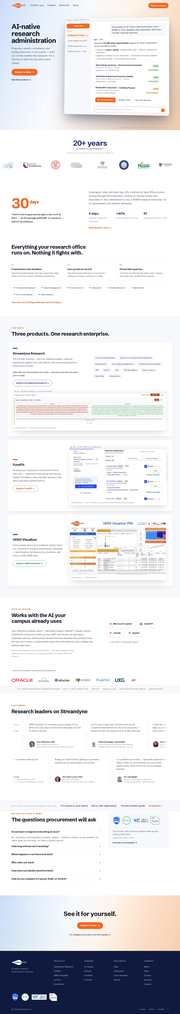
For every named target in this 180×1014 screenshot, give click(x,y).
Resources (64, 5)
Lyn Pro (57, 980)
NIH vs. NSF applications (104, 806)
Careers (147, 975)
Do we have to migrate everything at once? (36, 831)
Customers (119, 971)
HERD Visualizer (61, 975)
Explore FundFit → (25, 488)
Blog (116, 967)
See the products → (21, 79)
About (75, 5)
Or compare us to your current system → (90, 934)
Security (148, 980)
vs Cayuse (89, 967)
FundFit (57, 971)
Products (34, 5)
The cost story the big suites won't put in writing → (37, 302)
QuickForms (59, 984)
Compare (51, 5)
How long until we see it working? (30, 846)
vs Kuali (87, 971)
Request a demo (158, 5)
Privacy (143, 1009)
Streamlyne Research (63, 967)
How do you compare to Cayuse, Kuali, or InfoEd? (39, 878)
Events (117, 980)
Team (146, 971)
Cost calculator (121, 975)
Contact (147, 984)
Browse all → (155, 806)
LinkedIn (160, 1009)
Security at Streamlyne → (125, 842)
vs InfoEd (88, 975)
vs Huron (88, 980)
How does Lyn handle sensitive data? (32, 870)
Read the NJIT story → (100, 227)
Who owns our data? (23, 862)
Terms (151, 1009)
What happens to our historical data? (32, 854)
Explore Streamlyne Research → (32, 383)
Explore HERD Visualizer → (29, 563)
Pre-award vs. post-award (74, 806)
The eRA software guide (133, 806)
